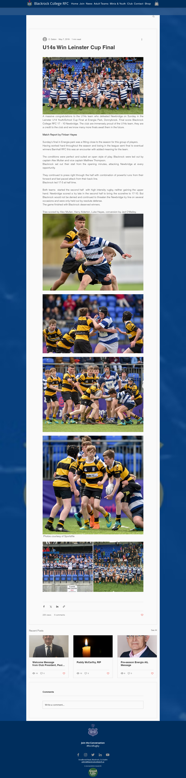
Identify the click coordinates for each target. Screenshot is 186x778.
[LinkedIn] (100, 755)
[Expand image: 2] (68, 567)
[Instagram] (85, 755)
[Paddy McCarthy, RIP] (93, 646)
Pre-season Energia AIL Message (134, 664)
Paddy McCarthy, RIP (89, 662)
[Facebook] (78, 755)
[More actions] (141, 39)
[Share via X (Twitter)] (50, 606)
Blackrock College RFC (51, 3)
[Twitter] (93, 755)
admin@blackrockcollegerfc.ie (93, 762)
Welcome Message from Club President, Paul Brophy (47, 664)
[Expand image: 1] (118, 567)
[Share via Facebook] (44, 606)
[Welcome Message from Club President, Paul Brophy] (48, 646)
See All (154, 630)
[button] (157, 3)
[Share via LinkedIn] (57, 606)
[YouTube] (108, 755)
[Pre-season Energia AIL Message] (137, 646)
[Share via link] (64, 606)
